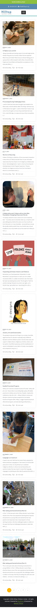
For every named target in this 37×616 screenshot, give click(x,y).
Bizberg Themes (18, 603)
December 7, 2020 (8, 454)
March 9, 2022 (7, 47)
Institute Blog (7, 67)
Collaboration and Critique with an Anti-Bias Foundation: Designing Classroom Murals (16, 214)
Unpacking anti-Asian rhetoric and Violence (16, 271)
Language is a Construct (10, 457)
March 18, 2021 (7, 329)
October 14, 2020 (7, 560)
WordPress (20, 601)
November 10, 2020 (8, 507)
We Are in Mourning (9, 155)
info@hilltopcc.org (24, 6)
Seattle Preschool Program (11, 386)
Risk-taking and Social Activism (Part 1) (14, 563)
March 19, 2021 (7, 268)
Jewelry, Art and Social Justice (12, 332)
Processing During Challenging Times (14, 101)
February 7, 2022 (7, 98)
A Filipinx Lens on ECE (9, 50)
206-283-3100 (13, 6)
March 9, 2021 (7, 383)
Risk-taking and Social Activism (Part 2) (14, 510)
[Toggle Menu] (23, 12)
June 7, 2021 (6, 210)
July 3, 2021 (6, 151)
